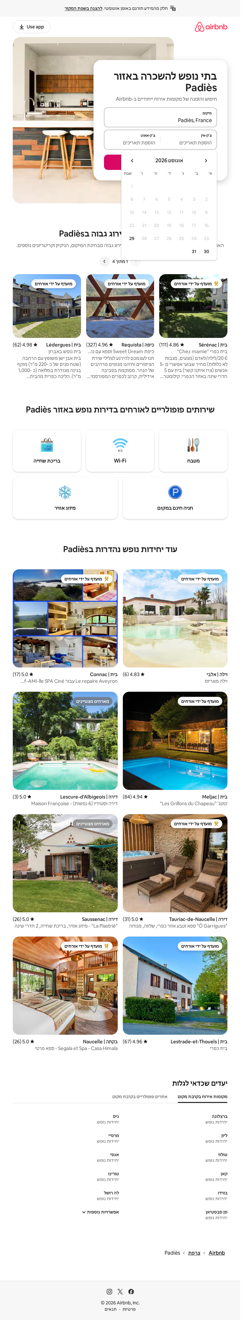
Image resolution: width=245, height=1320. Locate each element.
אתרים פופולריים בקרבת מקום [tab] (139, 1096)
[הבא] (105, 261)
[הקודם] (135, 261)
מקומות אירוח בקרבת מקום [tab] (202, 1096)
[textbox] (189, 142)
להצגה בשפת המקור (83, 8)
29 (131, 238)
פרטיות (129, 1309)
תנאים (110, 1309)
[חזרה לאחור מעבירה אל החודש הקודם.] (206, 161)
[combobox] (160, 120)
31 (194, 251)
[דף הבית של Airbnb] (211, 27)
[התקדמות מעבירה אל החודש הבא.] (132, 161)
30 (206, 251)
